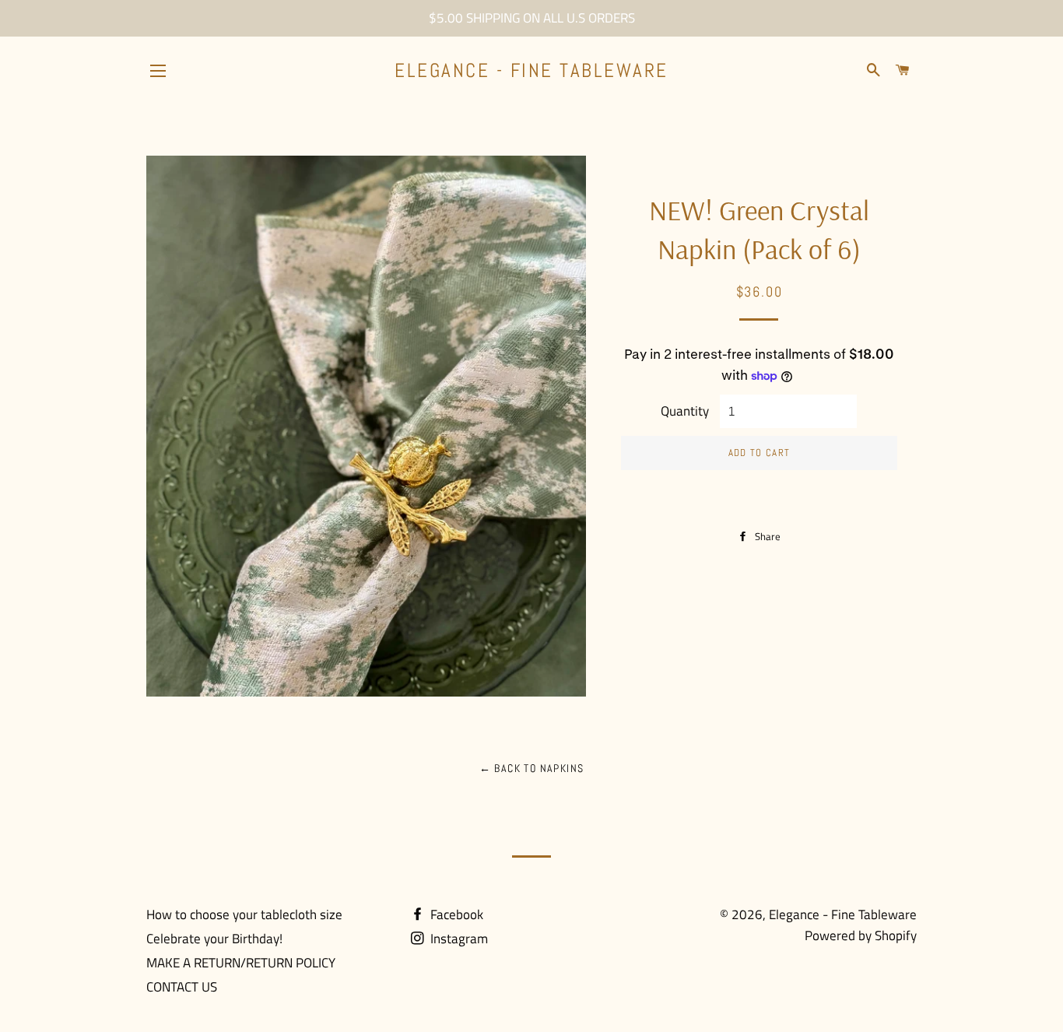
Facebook (455, 914)
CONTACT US (181, 987)
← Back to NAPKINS (531, 768)
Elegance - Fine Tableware (531, 70)
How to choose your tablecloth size (244, 914)
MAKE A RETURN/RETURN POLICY (240, 963)
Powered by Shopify (861, 935)
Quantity (685, 411)
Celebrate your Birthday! (214, 938)
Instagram (457, 938)
